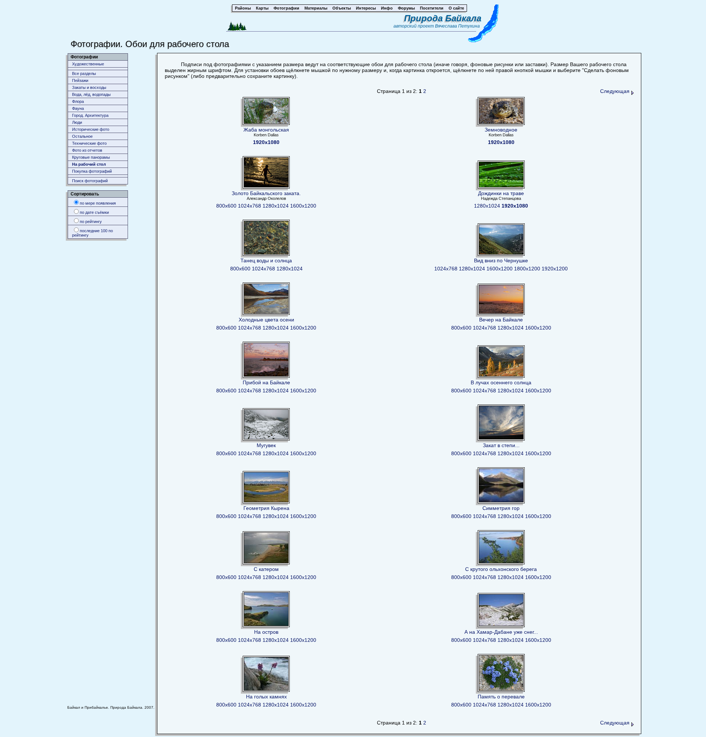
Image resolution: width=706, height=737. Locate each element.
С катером (266, 569)
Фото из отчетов (87, 150)
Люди (77, 122)
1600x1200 (303, 206)
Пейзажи (80, 80)
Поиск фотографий (90, 181)
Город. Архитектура (90, 115)
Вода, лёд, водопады (91, 94)
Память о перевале (501, 697)
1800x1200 (527, 269)
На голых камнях (266, 697)
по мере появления (98, 203)
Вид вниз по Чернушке (501, 260)
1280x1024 (276, 206)
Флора (78, 101)
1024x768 (249, 206)
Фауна (78, 108)
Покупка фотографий (92, 171)
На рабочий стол (89, 164)
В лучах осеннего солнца (501, 382)
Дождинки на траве (501, 193)
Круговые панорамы (91, 157)
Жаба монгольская (266, 130)
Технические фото (89, 143)
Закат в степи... (501, 445)
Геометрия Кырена (266, 508)
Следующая (615, 91)
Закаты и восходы (89, 87)
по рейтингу (91, 221)
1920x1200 (555, 269)
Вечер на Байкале (501, 320)
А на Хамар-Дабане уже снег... (501, 632)
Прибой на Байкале (266, 382)
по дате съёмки (94, 212)
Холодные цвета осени (266, 320)
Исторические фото (90, 129)
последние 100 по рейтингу (92, 233)
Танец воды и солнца (266, 260)
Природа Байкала (442, 18)
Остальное (82, 136)
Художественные (88, 64)
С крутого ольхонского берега (501, 569)
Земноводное (501, 130)
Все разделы (84, 73)
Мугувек (266, 445)
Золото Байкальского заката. (266, 193)
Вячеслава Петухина (457, 26)
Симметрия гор (501, 508)
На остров (266, 632)
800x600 (226, 206)
